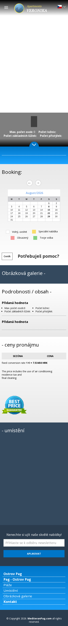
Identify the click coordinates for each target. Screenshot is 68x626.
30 (56, 216)
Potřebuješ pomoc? (38, 256)
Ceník (7, 256)
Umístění (10, 590)
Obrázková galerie (17, 596)
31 (11, 220)
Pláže (7, 585)
